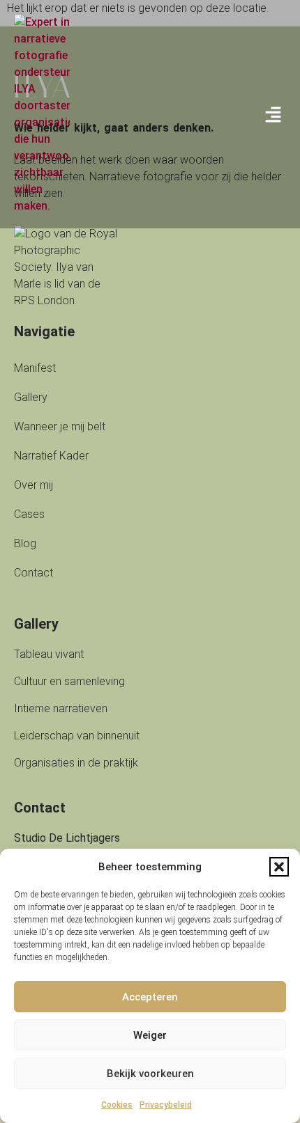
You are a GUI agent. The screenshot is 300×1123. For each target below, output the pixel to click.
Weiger (150, 1035)
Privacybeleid (166, 1105)
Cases (29, 514)
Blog (25, 543)
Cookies (117, 1105)
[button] (279, 867)
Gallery (30, 397)
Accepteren (150, 997)
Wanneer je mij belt (59, 426)
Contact (33, 572)
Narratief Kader (51, 455)
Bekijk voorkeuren (150, 1073)
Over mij (33, 485)
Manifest (35, 368)
